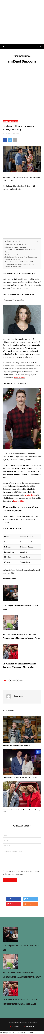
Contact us (10, 1032)
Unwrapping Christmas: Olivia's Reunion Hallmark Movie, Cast (19, 265)
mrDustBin (33, 1022)
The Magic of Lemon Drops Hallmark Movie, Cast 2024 (20, 777)
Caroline (18, 696)
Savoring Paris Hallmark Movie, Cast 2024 (16, 745)
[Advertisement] (22, 22)
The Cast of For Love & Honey (15, 247)
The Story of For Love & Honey (15, 244)
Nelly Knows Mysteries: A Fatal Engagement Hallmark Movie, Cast (21, 258)
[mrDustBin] (22, 58)
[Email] (21, 680)
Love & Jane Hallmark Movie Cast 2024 (19, 262)
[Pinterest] (17, 680)
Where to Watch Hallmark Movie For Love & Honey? (21, 250)
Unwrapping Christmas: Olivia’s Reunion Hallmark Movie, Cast (21, 811)
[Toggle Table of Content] (36, 241)
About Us (3, 1032)
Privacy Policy (20, 1032)
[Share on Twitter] (10, 140)
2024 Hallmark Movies (10, 121)
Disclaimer (30, 1032)
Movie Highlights (11, 254)
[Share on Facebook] (5, 140)
